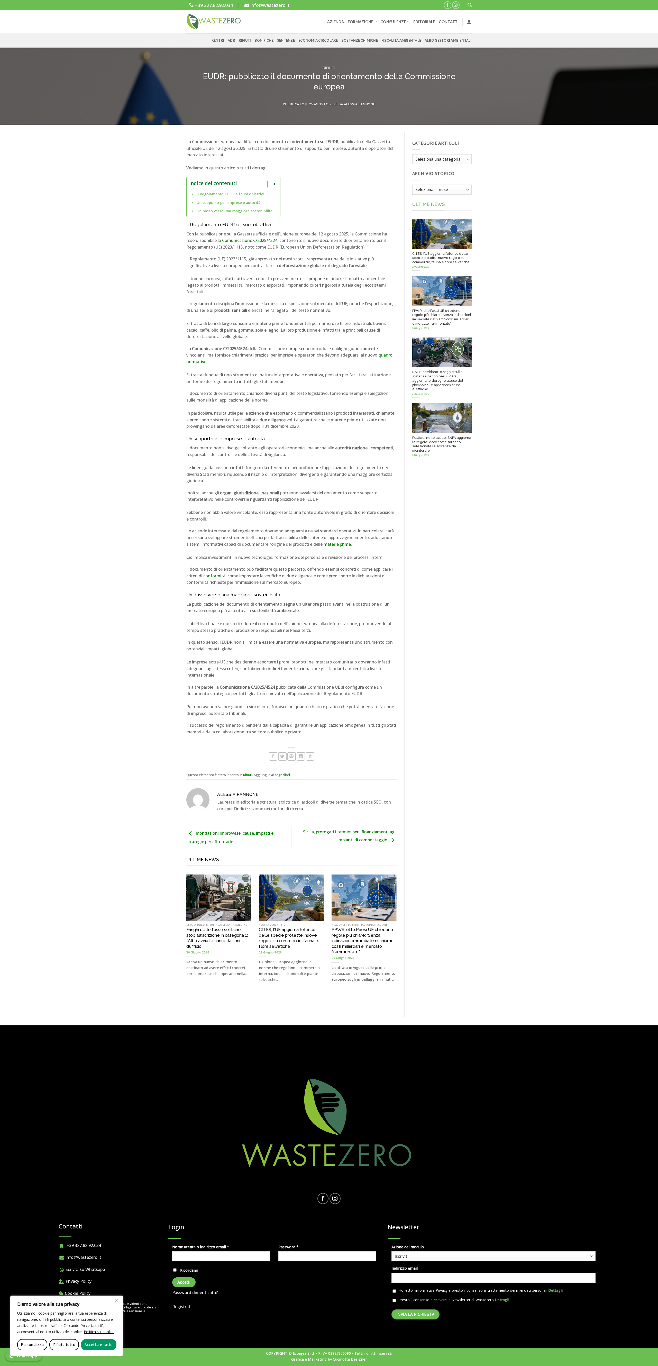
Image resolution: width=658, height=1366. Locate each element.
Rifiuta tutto (64, 1344)
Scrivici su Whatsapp (85, 1269)
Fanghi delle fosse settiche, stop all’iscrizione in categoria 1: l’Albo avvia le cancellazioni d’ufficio (217, 938)
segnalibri (282, 774)
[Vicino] (117, 1300)
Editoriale (424, 22)
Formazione (360, 22)
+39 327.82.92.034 (213, 5)
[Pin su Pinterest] (291, 756)
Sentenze (286, 40)
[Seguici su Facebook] (447, 5)
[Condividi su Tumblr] (310, 756)
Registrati (181, 1306)
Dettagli (555, 1290)
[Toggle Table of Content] (269, 184)
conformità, (215, 576)
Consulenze (393, 22)
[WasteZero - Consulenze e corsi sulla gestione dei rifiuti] (214, 22)
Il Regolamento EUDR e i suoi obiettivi (230, 194)
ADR (231, 40)
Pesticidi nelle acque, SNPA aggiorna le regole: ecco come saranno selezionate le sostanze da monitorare (441, 444)
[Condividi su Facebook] (273, 756)
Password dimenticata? (195, 1292)
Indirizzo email (404, 1268)
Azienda (335, 22)
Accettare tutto (99, 1344)
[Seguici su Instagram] (456, 5)
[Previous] (177, 927)
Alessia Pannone (359, 104)
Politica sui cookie (99, 1331)
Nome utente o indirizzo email (208, 1246)
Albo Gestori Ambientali (448, 40)
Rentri (218, 40)
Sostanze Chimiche (360, 40)
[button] (470, 5)
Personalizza (32, 1344)
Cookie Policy (77, 1293)
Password (296, 1246)
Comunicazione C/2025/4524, (250, 240)
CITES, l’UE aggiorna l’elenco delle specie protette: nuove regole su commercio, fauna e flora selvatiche (288, 938)
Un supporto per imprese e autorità (228, 202)
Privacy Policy (78, 1281)
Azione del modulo (407, 1246)
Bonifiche (264, 40)
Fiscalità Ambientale (401, 40)
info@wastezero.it (269, 5)
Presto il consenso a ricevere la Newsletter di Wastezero (453, 1300)
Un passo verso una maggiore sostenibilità (234, 210)
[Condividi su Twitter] (282, 756)
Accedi (184, 1282)
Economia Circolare (318, 40)
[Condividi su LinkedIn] (301, 756)
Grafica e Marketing (309, 1359)
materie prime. (338, 544)
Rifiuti (245, 40)
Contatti (449, 22)
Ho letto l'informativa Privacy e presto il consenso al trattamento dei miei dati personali (480, 1290)
